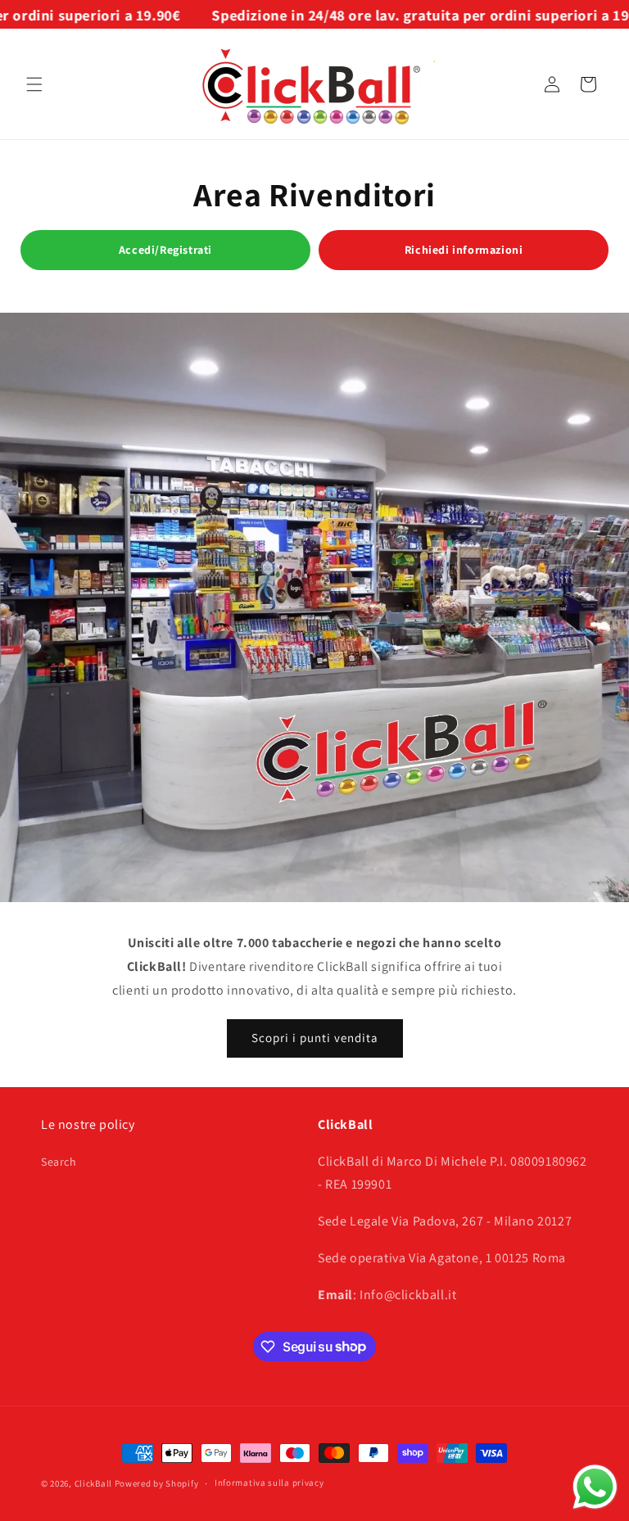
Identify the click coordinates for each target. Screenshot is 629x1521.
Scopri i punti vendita (314, 1037)
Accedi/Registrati (165, 249)
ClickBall (93, 1483)
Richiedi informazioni (464, 249)
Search (59, 1161)
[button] (34, 84)
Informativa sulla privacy (269, 1482)
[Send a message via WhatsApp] (595, 1487)
